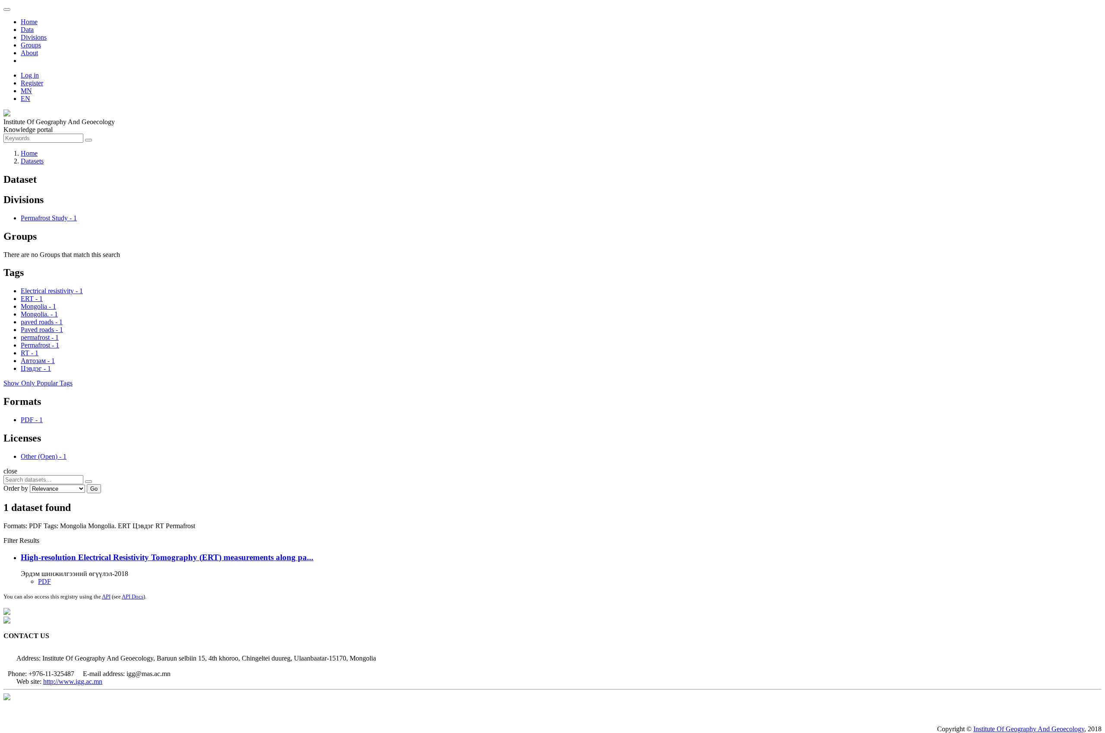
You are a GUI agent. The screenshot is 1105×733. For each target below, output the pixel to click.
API (106, 596)
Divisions (34, 37)
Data (27, 29)
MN (26, 90)
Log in (30, 75)
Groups (31, 45)
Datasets (32, 161)
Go (94, 489)
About (29, 52)
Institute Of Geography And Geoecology (1028, 729)
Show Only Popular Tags (38, 383)
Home (29, 21)
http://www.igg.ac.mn (72, 681)
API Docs (132, 596)
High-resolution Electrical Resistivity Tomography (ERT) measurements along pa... (167, 557)
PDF (44, 581)
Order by (15, 488)
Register (32, 83)
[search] (88, 481)
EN (25, 98)
